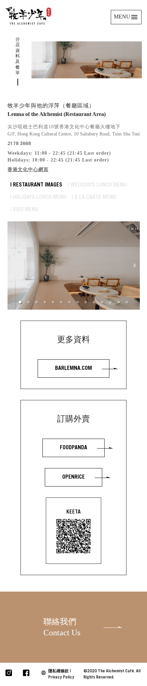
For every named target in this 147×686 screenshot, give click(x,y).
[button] (20, 302)
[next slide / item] (135, 265)
